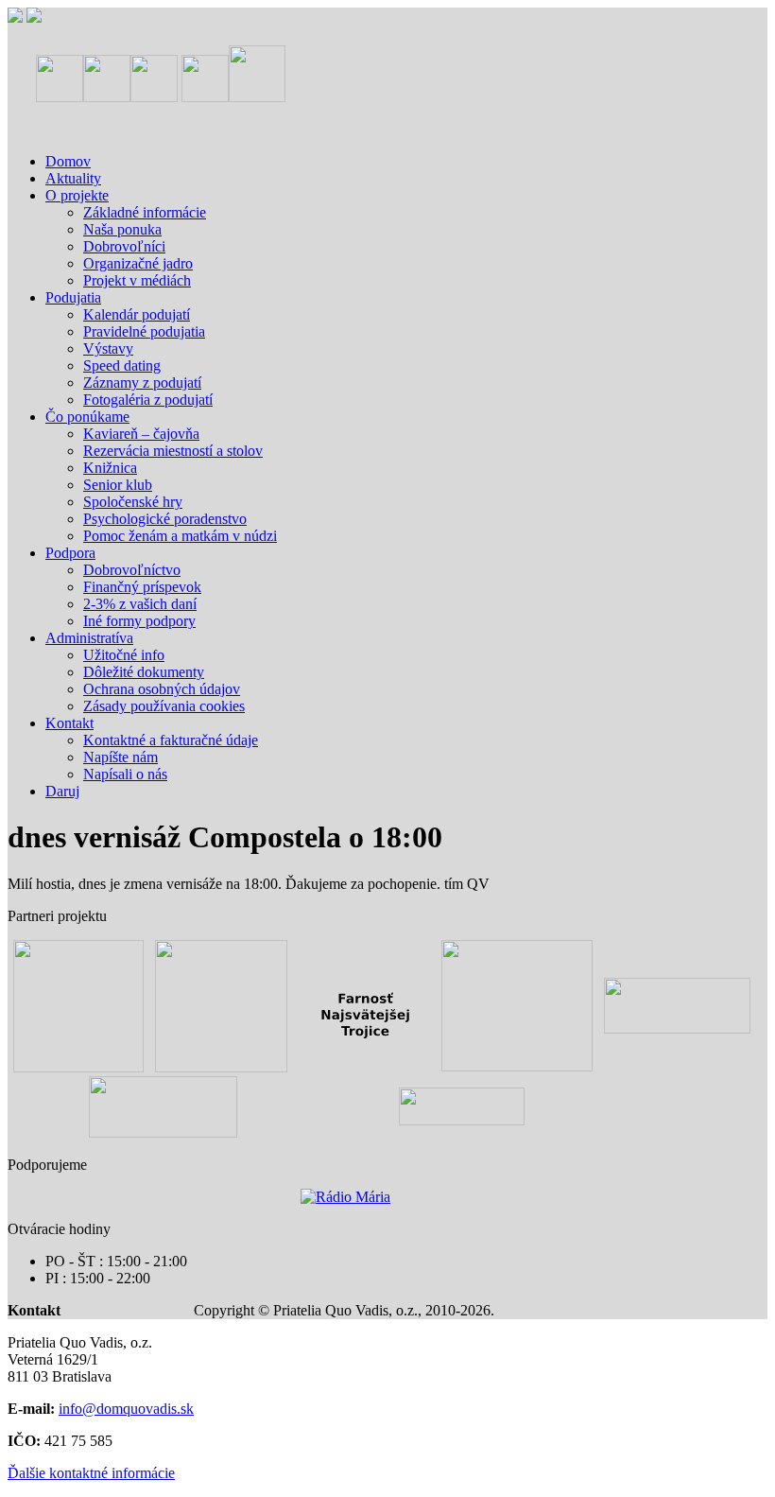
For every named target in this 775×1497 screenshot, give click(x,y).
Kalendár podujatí (136, 314)
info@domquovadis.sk (126, 1409)
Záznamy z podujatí (142, 382)
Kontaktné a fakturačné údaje (170, 740)
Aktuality (73, 178)
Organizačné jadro (138, 263)
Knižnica (110, 468)
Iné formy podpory (139, 621)
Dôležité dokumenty (143, 672)
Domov (68, 161)
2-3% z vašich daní (140, 604)
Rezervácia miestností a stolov (173, 451)
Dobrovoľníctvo (132, 570)
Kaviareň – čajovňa (141, 434)
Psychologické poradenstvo (165, 519)
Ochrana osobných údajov (161, 689)
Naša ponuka (122, 229)
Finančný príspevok (142, 587)
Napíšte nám (120, 757)
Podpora (70, 553)
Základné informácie (144, 212)
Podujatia (73, 297)
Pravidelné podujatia (144, 331)
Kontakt (69, 723)
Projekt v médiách (137, 280)
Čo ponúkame (87, 417)
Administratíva (89, 638)
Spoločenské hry (132, 502)
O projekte (77, 195)
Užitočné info (123, 655)
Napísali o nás (125, 774)
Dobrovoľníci (124, 246)
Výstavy (108, 348)
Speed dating (122, 365)
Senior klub (117, 485)
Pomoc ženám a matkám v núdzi (180, 536)
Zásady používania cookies (164, 706)
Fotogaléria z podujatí (148, 400)
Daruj (62, 791)
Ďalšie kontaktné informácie (91, 1473)
